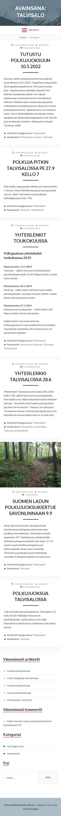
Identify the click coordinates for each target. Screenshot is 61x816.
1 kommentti (31, 494)
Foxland (34, 808)
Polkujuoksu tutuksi (31, 136)
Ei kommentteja (31, 48)
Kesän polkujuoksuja (18, 670)
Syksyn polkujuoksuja (19, 692)
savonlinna (40, 426)
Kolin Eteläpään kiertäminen (22, 678)
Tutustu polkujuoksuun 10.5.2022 (30, 60)
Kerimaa (37, 344)
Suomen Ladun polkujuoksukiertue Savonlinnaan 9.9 (30, 507)
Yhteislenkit (39, 133)
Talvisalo (48, 136)
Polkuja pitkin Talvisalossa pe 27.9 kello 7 (30, 168)
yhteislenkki (21, 430)
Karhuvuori (26, 344)
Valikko (33, 29)
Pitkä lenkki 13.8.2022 (19, 700)
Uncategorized (15, 746)
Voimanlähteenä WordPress (19, 804)
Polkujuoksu (27, 426)
